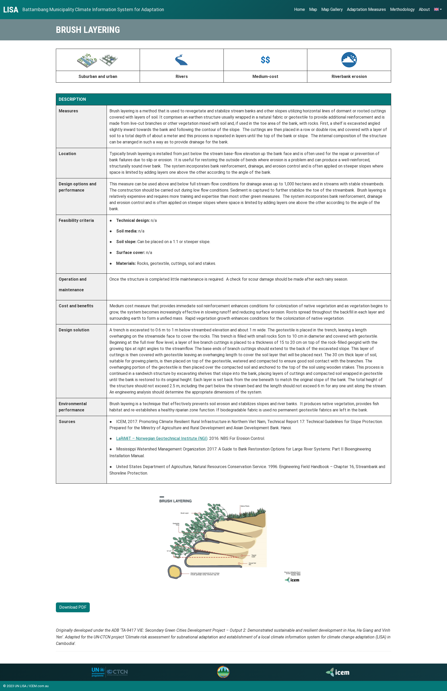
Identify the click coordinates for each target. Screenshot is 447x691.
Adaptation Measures (366, 9)
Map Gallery (332, 9)
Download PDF (72, 607)
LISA (10, 9)
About (424, 9)
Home (299, 9)
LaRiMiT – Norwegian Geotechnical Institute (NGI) (161, 438)
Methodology (402, 9)
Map (313, 9)
